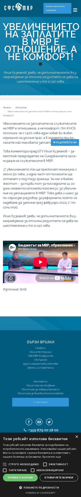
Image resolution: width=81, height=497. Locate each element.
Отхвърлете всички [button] (58, 477)
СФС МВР (20, 7)
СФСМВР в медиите (40, 355)
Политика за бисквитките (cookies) (40, 393)
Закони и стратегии (40, 367)
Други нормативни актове (40, 363)
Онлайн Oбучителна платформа (55, 8)
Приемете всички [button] (20, 477)
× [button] (76, 436)
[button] (40, 488)
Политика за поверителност (41, 389)
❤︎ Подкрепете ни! (65, 142)
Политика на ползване (40, 385)
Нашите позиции (40, 351)
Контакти (41, 381)
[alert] (40, 465)
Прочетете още (51, 456)
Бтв (23, 289)
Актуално (40, 359)
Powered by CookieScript (40, 492)
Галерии (40, 347)
